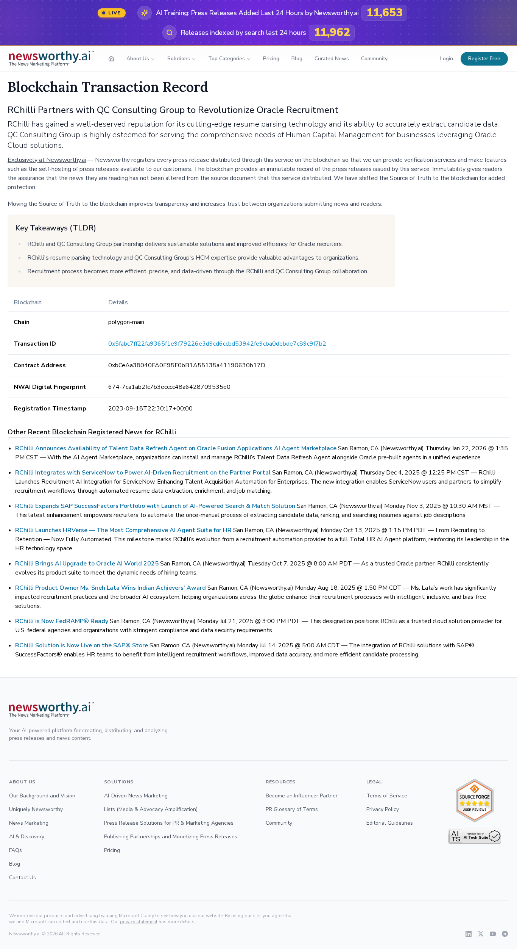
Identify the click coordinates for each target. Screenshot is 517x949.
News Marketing (28, 823)
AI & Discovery (26, 836)
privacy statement (138, 922)
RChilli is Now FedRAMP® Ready (62, 621)
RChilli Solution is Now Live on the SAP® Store (81, 645)
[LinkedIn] (469, 934)
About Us (137, 58)
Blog (296, 58)
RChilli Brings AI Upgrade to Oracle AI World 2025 (87, 563)
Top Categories (226, 58)
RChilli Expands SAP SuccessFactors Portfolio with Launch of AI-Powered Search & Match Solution (155, 506)
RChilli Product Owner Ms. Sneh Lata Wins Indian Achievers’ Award (110, 588)
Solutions (178, 58)
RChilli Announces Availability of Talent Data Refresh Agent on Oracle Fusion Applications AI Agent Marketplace (175, 448)
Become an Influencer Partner (302, 795)
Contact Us (22, 877)
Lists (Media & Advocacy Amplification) (151, 809)
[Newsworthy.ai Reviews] (475, 800)
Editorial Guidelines (389, 823)
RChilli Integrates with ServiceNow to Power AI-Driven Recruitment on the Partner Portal (143, 472)
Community (374, 58)
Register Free (484, 58)
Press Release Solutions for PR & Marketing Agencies (169, 823)
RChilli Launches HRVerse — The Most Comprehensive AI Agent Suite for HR (123, 530)
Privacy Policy (382, 809)
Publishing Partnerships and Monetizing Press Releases (170, 836)
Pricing (271, 58)
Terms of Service (386, 795)
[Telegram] (505, 934)
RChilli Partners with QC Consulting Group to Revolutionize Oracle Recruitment (173, 110)
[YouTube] (493, 934)
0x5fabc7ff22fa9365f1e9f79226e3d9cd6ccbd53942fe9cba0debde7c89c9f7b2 (217, 344)
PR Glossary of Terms (292, 809)
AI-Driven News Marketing (136, 795)
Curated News (332, 58)
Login (446, 58)
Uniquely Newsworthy (36, 809)
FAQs (15, 850)
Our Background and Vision (42, 795)
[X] (481, 934)
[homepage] (111, 59)
